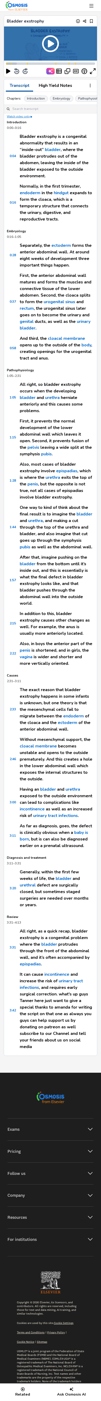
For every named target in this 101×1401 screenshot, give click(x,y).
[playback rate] (84, 71)
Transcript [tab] (19, 85)
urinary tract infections (55, 815)
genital (27, 321)
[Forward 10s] (25, 71)
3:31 (13, 947)
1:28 (13, 480)
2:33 (13, 709)
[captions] (76, 71)
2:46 (13, 759)
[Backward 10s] (16, 71)
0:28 (13, 255)
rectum (27, 308)
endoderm (30, 193)
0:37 (13, 301)
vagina (26, 657)
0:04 (13, 156)
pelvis (33, 447)
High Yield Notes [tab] (55, 85)
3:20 (13, 888)
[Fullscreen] (93, 71)
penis (32, 484)
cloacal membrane (66, 338)
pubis (46, 454)
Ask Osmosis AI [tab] (71, 1394)
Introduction (36, 98)
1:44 (13, 527)
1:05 (13, 397)
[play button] (8, 71)
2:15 (13, 623)
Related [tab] (22, 1394)
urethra (52, 397)
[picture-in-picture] (67, 71)
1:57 (13, 580)
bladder (53, 149)
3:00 (13, 802)
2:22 (13, 653)
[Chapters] (59, 71)
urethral (28, 885)
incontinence (32, 809)
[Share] (85, 21)
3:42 (13, 1010)
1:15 (13, 437)
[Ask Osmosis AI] (50, 71)
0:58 (13, 348)
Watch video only (18, 116)
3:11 (13, 835)
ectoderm (61, 245)
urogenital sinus (59, 302)
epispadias (66, 471)
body (86, 345)
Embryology (61, 98)
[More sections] (90, 85)
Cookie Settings (64, 1323)
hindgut (61, 193)
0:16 (13, 202)
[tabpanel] (50, 574)
